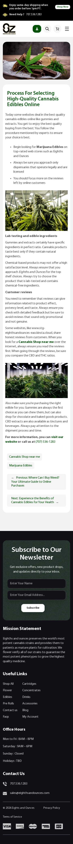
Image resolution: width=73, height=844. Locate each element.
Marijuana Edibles (20, 465)
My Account (30, 716)
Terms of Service (12, 816)
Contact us (10, 710)
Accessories (30, 703)
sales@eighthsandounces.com (29, 793)
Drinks (26, 697)
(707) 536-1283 (45, 442)
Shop (6, 684)
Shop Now (62, 7)
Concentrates (31, 690)
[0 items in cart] (57, 29)
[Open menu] (67, 29)
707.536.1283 (34, 14)
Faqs (6, 716)
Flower (7, 690)
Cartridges (29, 684)
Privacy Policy (51, 808)
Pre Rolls (8, 703)
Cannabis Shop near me (24, 457)
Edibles (7, 697)
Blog (25, 710)
